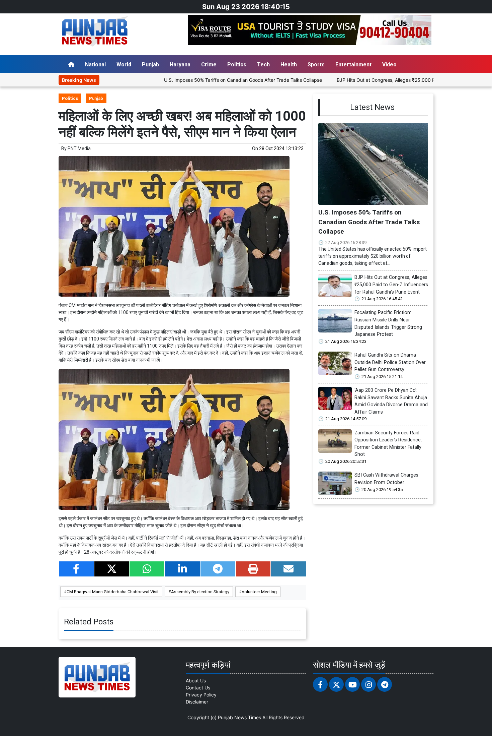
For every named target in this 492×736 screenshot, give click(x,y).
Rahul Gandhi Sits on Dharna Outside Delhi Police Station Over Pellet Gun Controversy (390, 362)
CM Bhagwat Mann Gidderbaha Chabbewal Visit (113, 591)
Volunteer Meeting (259, 591)
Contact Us (198, 687)
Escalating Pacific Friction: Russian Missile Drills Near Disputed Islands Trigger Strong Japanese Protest (388, 323)
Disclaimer (197, 701)
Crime (209, 64)
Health (288, 64)
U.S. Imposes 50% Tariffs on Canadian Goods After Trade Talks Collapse (215, 80)
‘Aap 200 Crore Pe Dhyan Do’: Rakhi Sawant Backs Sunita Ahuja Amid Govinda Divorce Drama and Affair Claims (391, 401)
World (123, 64)
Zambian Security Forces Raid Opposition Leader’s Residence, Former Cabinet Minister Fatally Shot (388, 443)
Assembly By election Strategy (200, 591)
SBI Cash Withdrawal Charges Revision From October (386, 478)
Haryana (180, 64)
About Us (196, 680)
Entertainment (353, 64)
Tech (263, 64)
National (95, 64)
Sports (316, 64)
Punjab (150, 64)
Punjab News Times (239, 717)
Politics (236, 64)
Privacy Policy (201, 694)
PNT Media (79, 148)
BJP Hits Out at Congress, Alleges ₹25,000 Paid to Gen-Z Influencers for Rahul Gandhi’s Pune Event (391, 284)
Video (389, 64)
